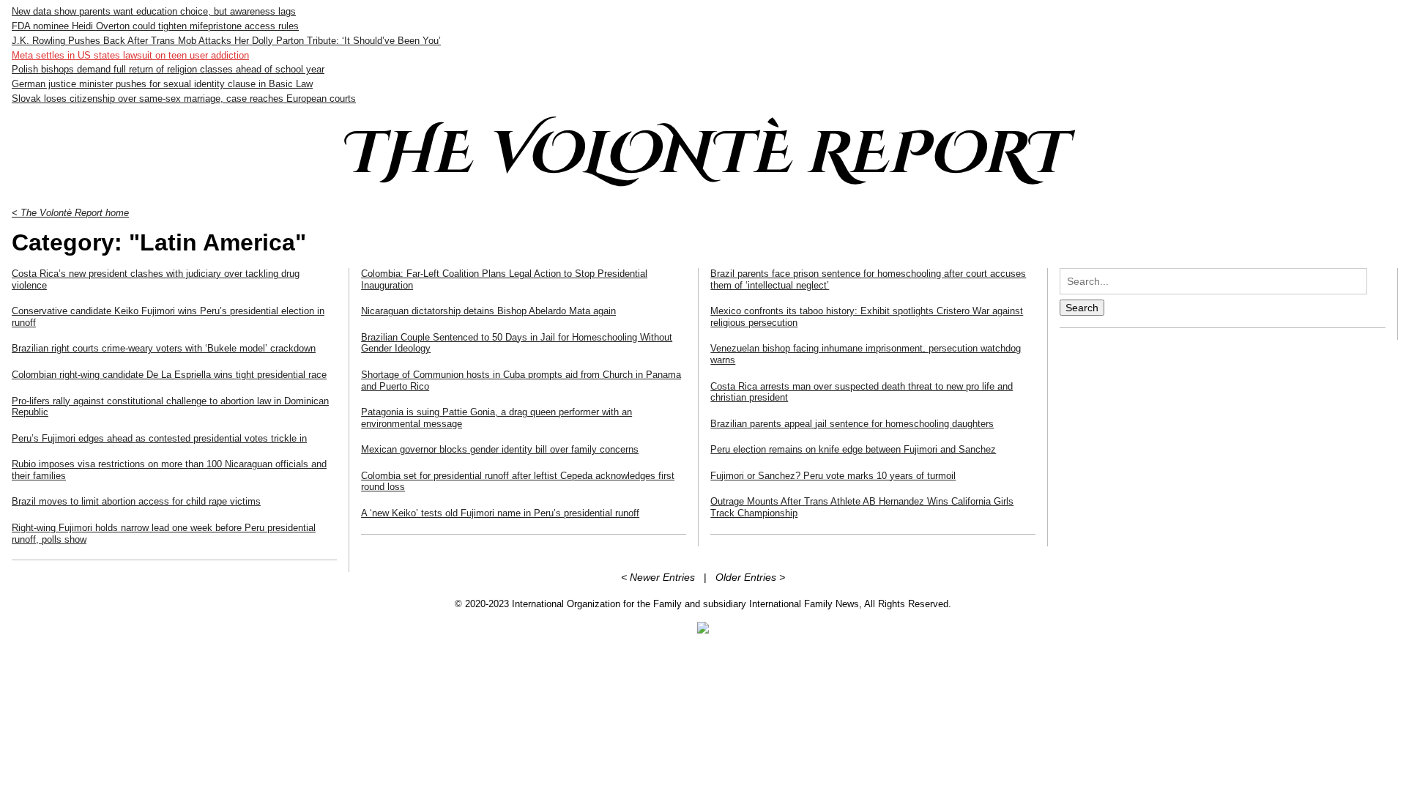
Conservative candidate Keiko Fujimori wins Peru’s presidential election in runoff (168, 316)
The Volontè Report (703, 154)
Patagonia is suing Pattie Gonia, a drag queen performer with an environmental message (496, 417)
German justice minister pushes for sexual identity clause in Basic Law (162, 83)
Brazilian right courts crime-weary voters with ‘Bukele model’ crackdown (164, 348)
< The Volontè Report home (70, 212)
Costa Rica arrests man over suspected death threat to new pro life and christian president (861, 392)
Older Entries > (750, 577)
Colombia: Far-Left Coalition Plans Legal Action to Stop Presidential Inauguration (504, 279)
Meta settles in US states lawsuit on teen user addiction (130, 55)
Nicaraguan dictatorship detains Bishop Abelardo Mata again (488, 310)
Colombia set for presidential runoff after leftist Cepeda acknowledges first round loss (517, 481)
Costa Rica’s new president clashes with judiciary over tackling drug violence (156, 279)
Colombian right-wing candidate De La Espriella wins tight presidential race (169, 374)
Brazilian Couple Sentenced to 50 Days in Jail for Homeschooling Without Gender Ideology (516, 343)
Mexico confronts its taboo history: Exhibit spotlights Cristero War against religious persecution (866, 316)
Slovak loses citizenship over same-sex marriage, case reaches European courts (184, 98)
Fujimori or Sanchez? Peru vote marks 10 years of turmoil (833, 475)
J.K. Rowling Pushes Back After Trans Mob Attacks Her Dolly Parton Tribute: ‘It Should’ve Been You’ (226, 40)
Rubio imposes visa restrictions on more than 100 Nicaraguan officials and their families (169, 469)
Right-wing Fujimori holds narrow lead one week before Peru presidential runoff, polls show (164, 533)
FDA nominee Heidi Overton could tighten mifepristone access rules (155, 26)
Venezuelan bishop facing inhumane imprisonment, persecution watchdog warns (865, 354)
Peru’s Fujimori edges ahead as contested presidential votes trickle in (159, 438)
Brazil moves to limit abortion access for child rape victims (136, 501)
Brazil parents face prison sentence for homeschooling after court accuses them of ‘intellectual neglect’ (868, 279)
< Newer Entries (658, 577)
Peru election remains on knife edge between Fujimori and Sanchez (853, 449)
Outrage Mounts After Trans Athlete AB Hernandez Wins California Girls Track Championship (861, 507)
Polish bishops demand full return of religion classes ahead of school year (168, 69)
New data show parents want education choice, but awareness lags (154, 11)
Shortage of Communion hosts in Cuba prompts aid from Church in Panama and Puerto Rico (521, 380)
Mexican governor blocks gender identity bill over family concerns (500, 449)
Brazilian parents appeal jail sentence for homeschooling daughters (852, 423)
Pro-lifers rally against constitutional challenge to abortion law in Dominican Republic (170, 407)
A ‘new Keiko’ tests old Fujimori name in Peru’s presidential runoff (500, 513)
